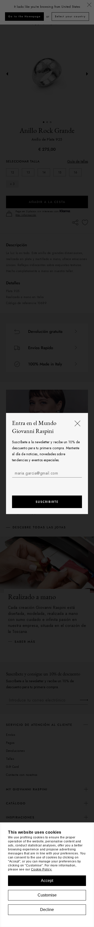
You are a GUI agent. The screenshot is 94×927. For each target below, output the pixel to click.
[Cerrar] (77, 423)
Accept (47, 880)
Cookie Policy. (41, 869)
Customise (47, 895)
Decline (47, 909)
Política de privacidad (62, 483)
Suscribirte (47, 502)
